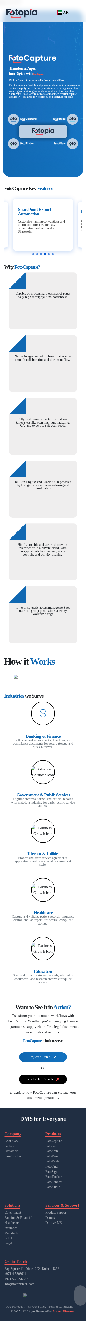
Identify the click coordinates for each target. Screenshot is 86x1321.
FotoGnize (52, 1146)
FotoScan (51, 1151)
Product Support (56, 1212)
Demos (50, 1217)
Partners (10, 1146)
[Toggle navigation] (76, 12)
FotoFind (51, 1166)
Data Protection (16, 1306)
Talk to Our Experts (39, 1079)
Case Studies (13, 1156)
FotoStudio (52, 1187)
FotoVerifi (52, 1161)
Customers (11, 1151)
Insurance (11, 1228)
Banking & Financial (18, 1217)
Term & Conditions (61, 1306)
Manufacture (13, 1233)
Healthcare (12, 1222)
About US (11, 1141)
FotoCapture (53, 1141)
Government (13, 1212)
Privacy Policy (37, 1306)
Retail (8, 1238)
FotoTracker (53, 1177)
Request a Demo (39, 1057)
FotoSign (51, 1172)
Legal (8, 1243)
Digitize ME (53, 1222)
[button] (33, 254)
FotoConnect (53, 1182)
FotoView (51, 1156)
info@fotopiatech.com (19, 1284)
